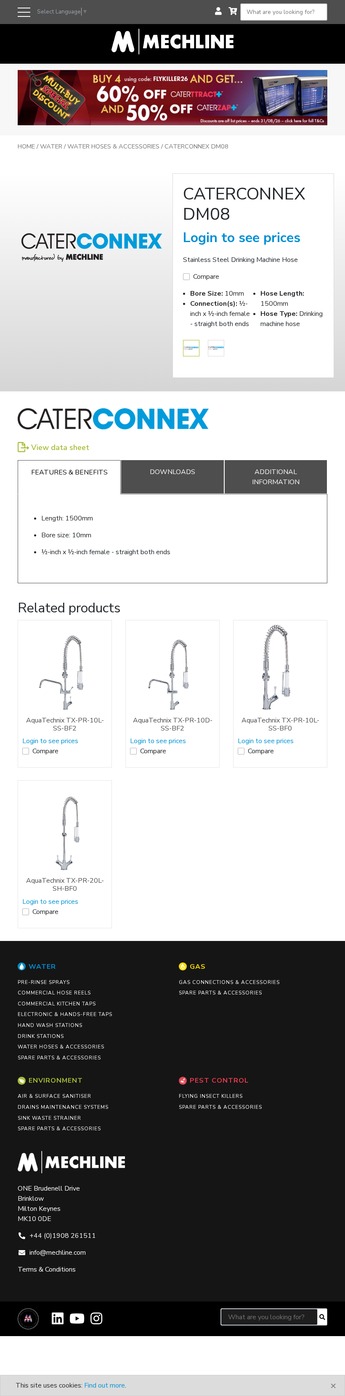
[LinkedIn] (58, 1322)
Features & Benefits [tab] (69, 472)
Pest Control (219, 1080)
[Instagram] (96, 1322)
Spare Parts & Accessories (59, 1057)
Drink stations (41, 1036)
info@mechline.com (57, 1252)
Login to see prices (241, 238)
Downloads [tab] (172, 472)
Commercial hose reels (54, 992)
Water (51, 146)
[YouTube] (77, 1322)
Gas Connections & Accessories (229, 982)
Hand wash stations (50, 1025)
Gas (198, 966)
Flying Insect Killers (211, 1096)
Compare (206, 276)
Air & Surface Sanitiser (54, 1096)
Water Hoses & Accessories (113, 146)
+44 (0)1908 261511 (62, 1235)
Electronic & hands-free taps (65, 1014)
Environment (56, 1080)
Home (26, 146)
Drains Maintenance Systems (63, 1107)
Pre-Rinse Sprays (44, 982)
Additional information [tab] (276, 477)
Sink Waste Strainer (49, 1118)
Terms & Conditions (47, 1269)
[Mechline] (172, 41)
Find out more (104, 1385)
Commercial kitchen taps (57, 1003)
